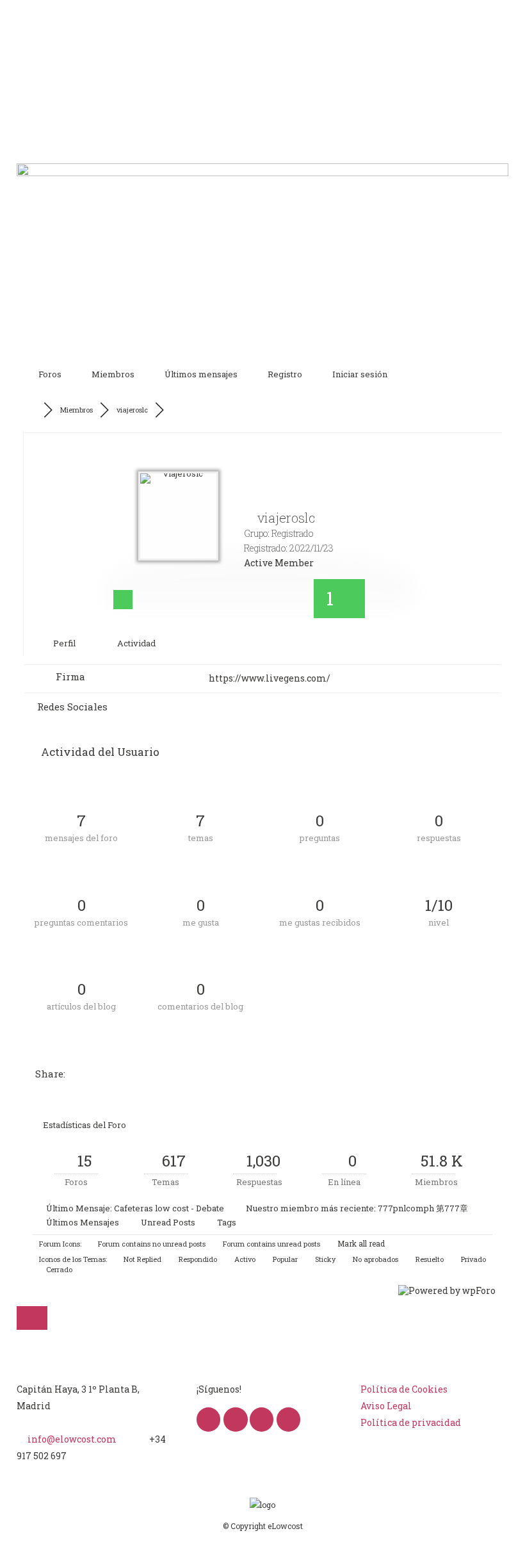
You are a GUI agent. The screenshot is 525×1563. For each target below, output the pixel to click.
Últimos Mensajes (82, 1222)
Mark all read (360, 1243)
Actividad (135, 643)
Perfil (63, 643)
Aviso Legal (386, 1406)
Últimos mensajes (201, 374)
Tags (226, 1222)
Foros (49, 374)
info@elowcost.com (72, 1439)
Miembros (113, 374)
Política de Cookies (404, 1389)
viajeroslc (132, 409)
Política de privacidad (410, 1422)
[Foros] (34, 410)
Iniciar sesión (359, 374)
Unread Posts (168, 1222)
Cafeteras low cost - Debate (169, 1208)
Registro (285, 374)
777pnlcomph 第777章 (423, 1208)
